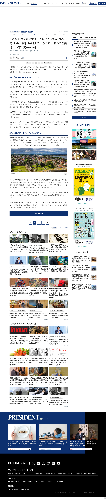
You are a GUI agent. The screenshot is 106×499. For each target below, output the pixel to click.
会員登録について (39, 473)
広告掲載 (77, 473)
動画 (77, 3)
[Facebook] (29, 463)
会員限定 (71, 3)
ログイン (94, 3)
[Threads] (48, 463)
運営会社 (83, 473)
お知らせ (10, 473)
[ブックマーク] (67, 58)
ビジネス (34, 3)
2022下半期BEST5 (14, 31)
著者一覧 (17, 473)
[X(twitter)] (33, 463)
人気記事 (27, 3)
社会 (66, 3)
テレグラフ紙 (33, 102)
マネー (40, 3)
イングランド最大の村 (43, 112)
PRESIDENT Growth (13, 481)
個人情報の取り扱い (51, 473)
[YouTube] (58, 463)
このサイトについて (27, 473)
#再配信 (30, 31)
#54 (64, 34)
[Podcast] (53, 463)
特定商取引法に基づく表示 (65, 473)
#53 (55, 34)
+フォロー (24, 57)
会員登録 (103, 3)
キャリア (54, 3)
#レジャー (23, 31)
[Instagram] (43, 463)
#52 (47, 34)
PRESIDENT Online (14, 54)
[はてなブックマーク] (38, 463)
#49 (14, 34)
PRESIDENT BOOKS (46, 481)
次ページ (49, 62)
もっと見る (83, 117)
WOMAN (23, 481)
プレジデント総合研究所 (13, 489)
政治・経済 (47, 3)
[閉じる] (105, 498)
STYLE (36, 481)
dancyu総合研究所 (25, 489)
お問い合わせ (91, 473)
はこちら (84, 203)
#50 (23, 34)
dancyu (30, 481)
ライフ (61, 3)
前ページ (29, 62)
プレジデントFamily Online (60, 481)
